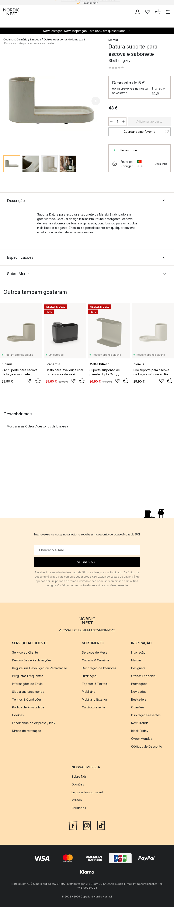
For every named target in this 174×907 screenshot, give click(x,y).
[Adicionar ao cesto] (38, 380)
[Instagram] (87, 825)
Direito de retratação (26, 731)
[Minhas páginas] (137, 12)
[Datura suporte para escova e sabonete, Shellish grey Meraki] (51, 100)
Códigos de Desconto (146, 746)
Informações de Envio (27, 684)
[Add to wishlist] (30, 381)
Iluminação (89, 676)
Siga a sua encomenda (28, 691)
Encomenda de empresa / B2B (33, 723)
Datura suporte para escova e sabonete (29, 43)
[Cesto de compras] (158, 12)
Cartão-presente (93, 707)
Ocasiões (137, 707)
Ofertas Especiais (143, 676)
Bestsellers (138, 699)
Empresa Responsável (87, 792)
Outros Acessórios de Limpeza (63, 39)
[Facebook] (73, 825)
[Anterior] (7, 101)
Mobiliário (88, 691)
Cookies (18, 715)
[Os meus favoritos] (148, 12)
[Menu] (168, 12)
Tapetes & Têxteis (95, 684)
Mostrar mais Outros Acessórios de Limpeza (37, 426)
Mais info (160, 164)
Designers (138, 668)
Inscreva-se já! (158, 91)
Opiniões (78, 784)
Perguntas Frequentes (27, 676)
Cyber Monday (141, 738)
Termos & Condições (27, 699)
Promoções (139, 684)
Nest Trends (139, 723)
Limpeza (35, 39)
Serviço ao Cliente (25, 652)
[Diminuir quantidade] (111, 121)
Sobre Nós (79, 776)
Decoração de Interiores (99, 668)
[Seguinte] (95, 101)
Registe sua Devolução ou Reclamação (39, 668)
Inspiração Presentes (146, 715)
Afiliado (77, 800)
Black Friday (139, 731)
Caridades (79, 808)
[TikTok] (101, 825)
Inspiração (138, 652)
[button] (116, 67)
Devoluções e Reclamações (32, 660)
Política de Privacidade (28, 707)
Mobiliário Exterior (94, 699)
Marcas (136, 660)
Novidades (138, 691)
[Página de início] (11, 11)
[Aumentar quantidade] (123, 121)
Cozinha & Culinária (15, 39)
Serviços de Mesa (94, 652)
